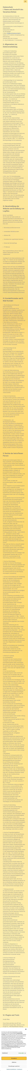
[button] (26, 1029)
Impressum (19, 1069)
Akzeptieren (14, 1058)
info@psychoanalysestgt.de (14, 33)
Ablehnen (14, 1062)
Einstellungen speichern (14, 1066)
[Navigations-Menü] (25, 1)
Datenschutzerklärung (11, 1069)
